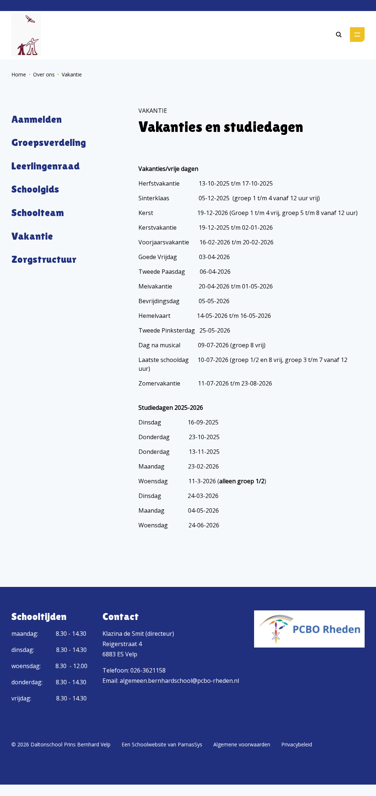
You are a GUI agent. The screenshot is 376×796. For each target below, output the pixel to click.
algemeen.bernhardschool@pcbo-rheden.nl (179, 681)
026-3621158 (148, 670)
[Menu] (357, 34)
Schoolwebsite (149, 744)
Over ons (44, 74)
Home (18, 74)
